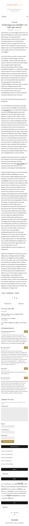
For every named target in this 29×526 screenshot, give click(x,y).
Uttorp (24, 495)
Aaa (2, 368)
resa (2, 493)
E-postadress (5, 429)
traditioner (3, 495)
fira (26, 484)
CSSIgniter (21, 523)
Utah (21, 495)
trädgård (8, 495)
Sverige (17, 293)
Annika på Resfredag (6, 331)
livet (8, 489)
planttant (11, 491)
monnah (14, 520)
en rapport (7, 110)
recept (20, 491)
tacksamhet (23, 493)
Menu (4, 16)
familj (20, 483)
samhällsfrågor (10, 293)
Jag (11, 512)
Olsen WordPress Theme (11, 523)
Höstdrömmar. (9, 451)
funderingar (6, 486)
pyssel (17, 491)
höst (26, 486)
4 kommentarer (17, 30)
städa (18, 493)
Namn (3, 424)
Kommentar (5, 406)
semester (5, 493)
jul (2, 489)
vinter (5, 498)
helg (16, 486)
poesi (15, 491)
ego (16, 484)
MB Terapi (16, 512)
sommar (11, 493)
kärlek (5, 489)
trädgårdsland (15, 495)
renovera (25, 491)
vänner (9, 498)
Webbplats (4, 435)
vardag (2, 498)
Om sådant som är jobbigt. (8, 318)
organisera (6, 491)
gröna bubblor (21, 163)
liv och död (12, 489)
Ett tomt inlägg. (9, 464)
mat (16, 489)
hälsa (23, 486)
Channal (3, 457)
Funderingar (15, 22)
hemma (19, 486)
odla (2, 491)
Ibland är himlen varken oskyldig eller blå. (12, 314)
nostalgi (24, 489)
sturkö (15, 493)
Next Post (21, 303)
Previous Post (7, 303)
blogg (5, 484)
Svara (26, 331)
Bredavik (13, 484)
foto (2, 486)
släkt (8, 493)
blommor (9, 484)
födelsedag (12, 486)
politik (3, 293)
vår (13, 498)
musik (19, 489)
